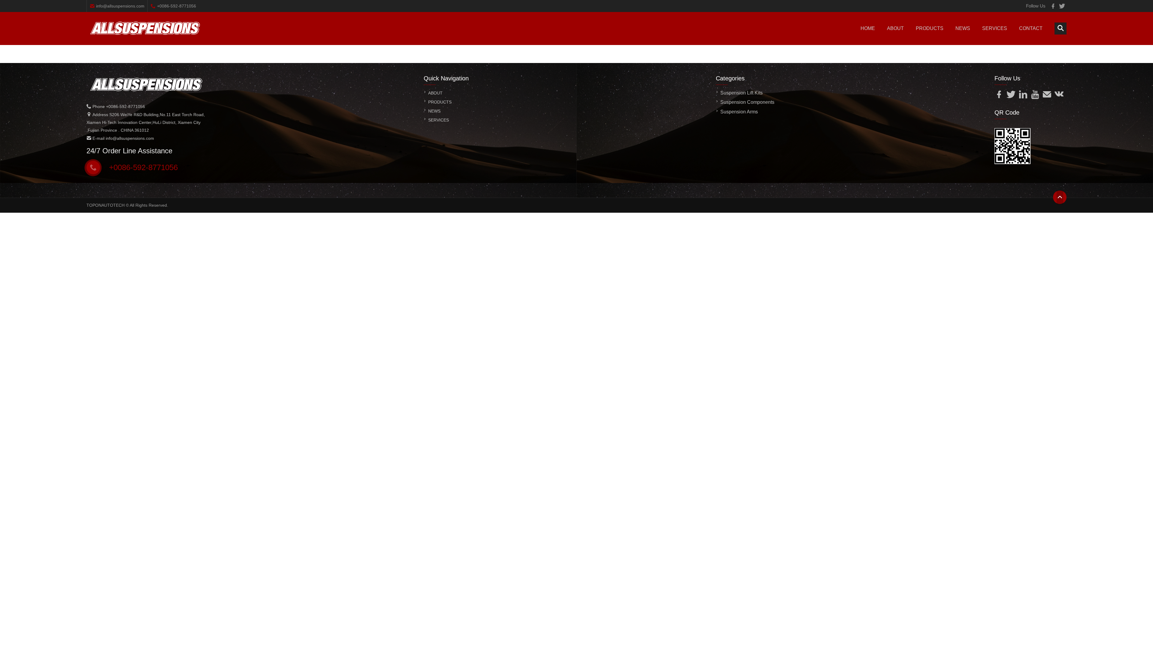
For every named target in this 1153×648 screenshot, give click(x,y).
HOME (868, 28)
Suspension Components (747, 102)
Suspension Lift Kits (741, 92)
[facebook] (1053, 6)
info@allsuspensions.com (120, 6)
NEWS (962, 28)
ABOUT (895, 28)
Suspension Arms (739, 111)
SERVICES (994, 28)
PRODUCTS (929, 28)
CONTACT (1031, 28)
